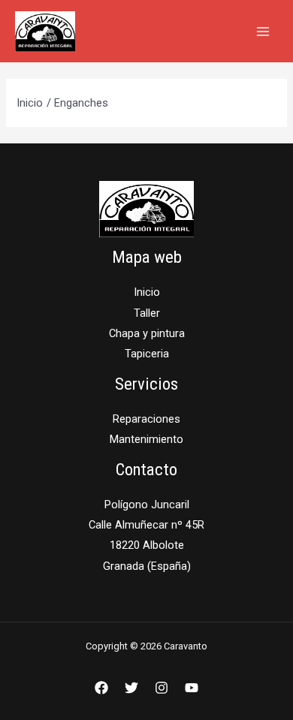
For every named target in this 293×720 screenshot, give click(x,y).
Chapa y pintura (147, 333)
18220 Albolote (147, 545)
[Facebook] (101, 687)
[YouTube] (191, 687)
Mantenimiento (146, 439)
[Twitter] (131, 687)
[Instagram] (161, 687)
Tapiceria (147, 353)
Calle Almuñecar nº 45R (146, 525)
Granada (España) (147, 566)
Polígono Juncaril (146, 504)
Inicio (147, 292)
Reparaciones (146, 419)
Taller (147, 313)
